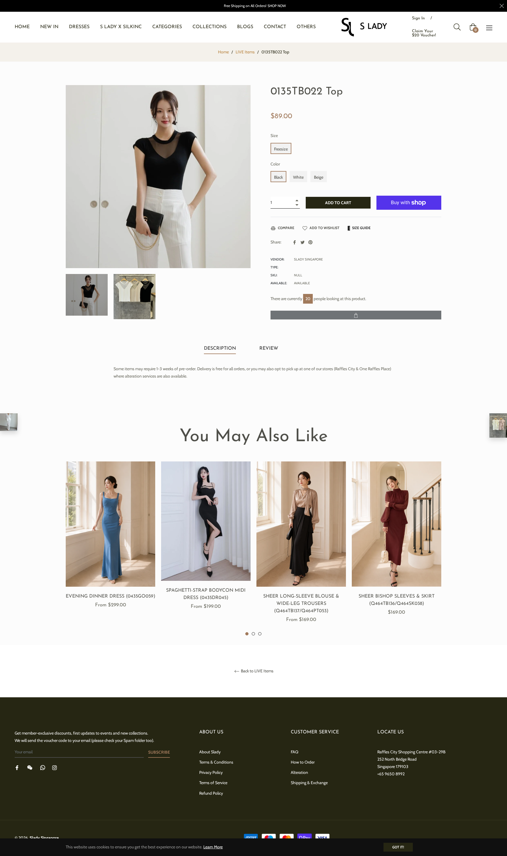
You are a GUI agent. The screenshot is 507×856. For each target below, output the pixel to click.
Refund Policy (211, 793)
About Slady (210, 752)
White (298, 177)
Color (275, 164)
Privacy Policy (211, 772)
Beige (318, 177)
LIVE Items (245, 52)
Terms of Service (213, 782)
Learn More (213, 847)
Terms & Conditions (216, 762)
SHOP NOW (277, 6)
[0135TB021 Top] (498, 425)
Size (274, 135)
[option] (110, 541)
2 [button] (253, 633)
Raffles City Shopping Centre (402, 752)
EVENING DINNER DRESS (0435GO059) (110, 596)
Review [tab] (269, 348)
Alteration (299, 772)
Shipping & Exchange (309, 782)
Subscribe (159, 752)
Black (278, 177)
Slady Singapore (44, 837)
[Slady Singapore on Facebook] (17, 767)
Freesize (281, 149)
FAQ (294, 752)
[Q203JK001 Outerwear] (9, 422)
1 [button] (247, 633)
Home (223, 52)
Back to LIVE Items (256, 671)
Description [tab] (220, 348)
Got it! (398, 847)
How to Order (303, 762)
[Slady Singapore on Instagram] (54, 767)
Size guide (361, 228)
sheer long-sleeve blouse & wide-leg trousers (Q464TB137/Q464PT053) (301, 603)
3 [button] (259, 633)
